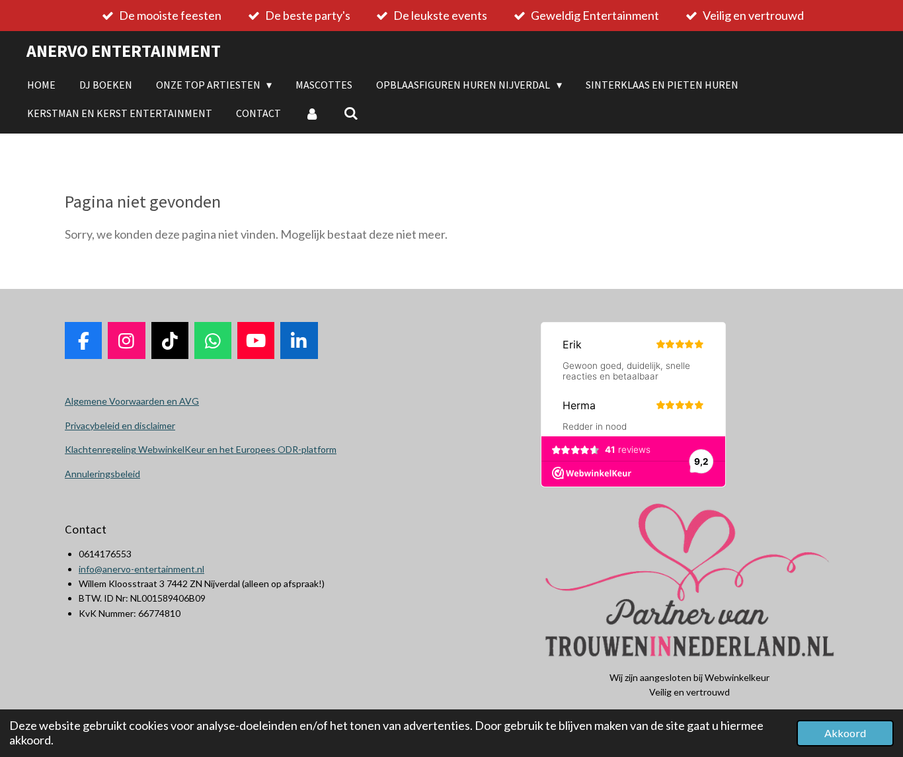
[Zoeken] (350, 113)
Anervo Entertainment (123, 50)
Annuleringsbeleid (102, 473)
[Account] (312, 113)
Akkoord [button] (845, 733)
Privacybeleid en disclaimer (120, 425)
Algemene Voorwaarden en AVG (132, 401)
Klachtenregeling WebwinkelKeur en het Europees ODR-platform (200, 449)
